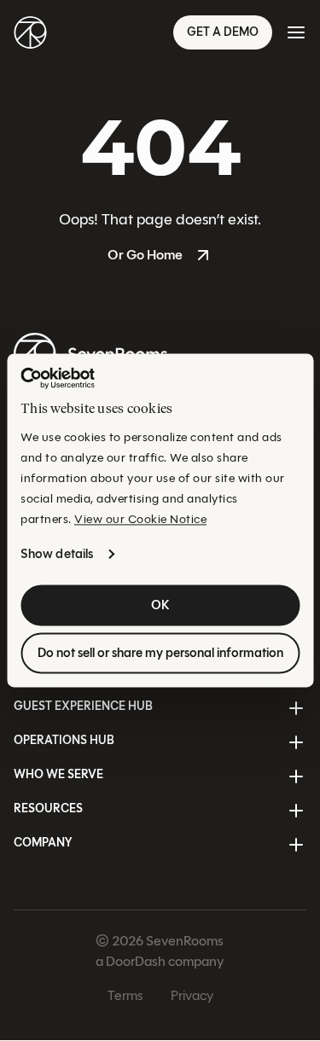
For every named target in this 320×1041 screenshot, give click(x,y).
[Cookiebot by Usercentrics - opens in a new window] (57, 378)
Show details (56, 554)
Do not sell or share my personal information (160, 653)
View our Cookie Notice (140, 520)
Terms (125, 996)
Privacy (192, 996)
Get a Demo (223, 32)
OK (160, 606)
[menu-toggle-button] (296, 32)
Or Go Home (145, 255)
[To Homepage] (30, 32)
